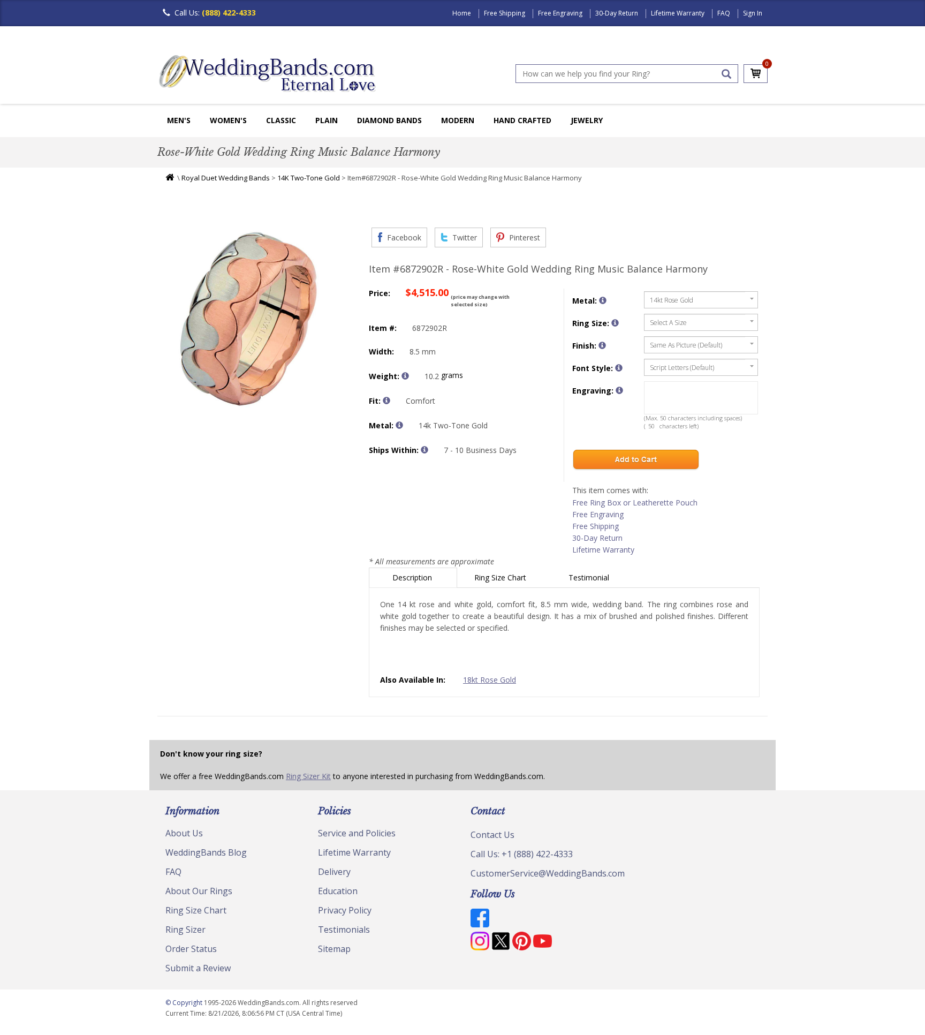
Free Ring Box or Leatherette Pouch (634, 502)
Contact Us (492, 835)
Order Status (191, 949)
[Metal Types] (399, 425)
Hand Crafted (522, 120)
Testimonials (344, 929)
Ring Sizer (185, 929)
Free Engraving (560, 13)
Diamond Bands (389, 120)
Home (461, 13)
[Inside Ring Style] (386, 400)
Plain (326, 120)
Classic (281, 120)
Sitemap (334, 949)
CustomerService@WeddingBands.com (548, 873)
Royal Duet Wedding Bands (225, 178)
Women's (228, 120)
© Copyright (184, 1002)
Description (413, 577)
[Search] (726, 74)
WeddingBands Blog (206, 852)
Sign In (752, 13)
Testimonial (589, 577)
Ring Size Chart (501, 577)
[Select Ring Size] (615, 323)
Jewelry (587, 120)
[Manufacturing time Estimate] (424, 450)
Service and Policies (357, 833)
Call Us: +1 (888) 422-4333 (522, 854)
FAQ (723, 13)
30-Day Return (616, 13)
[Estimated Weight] (405, 376)
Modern (457, 120)
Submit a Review (198, 968)
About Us (184, 833)
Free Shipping (504, 13)
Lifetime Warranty (677, 13)
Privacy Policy (344, 910)
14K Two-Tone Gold (308, 178)
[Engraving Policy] (619, 368)
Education (338, 891)
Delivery (334, 872)
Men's (179, 120)
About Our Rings (198, 891)
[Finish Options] (602, 345)
